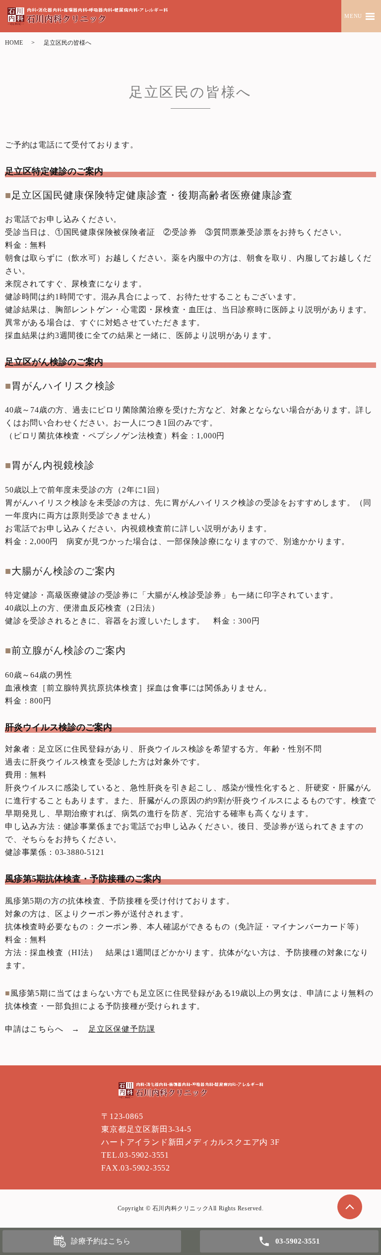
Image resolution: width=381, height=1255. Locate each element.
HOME (14, 42)
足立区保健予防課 (121, 1029)
